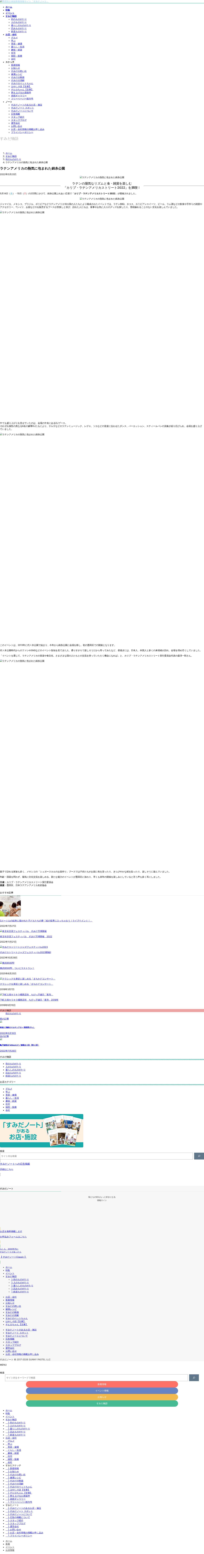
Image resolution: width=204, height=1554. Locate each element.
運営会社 (15, 123)
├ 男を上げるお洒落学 (18, 1496)
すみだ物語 (11, 1276)
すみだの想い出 (19, 71)
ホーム (9, 1267)
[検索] (199, 1156)
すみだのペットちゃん (22, 83)
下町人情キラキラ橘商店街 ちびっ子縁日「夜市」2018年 (29, 999)
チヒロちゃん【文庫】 (22, 89)
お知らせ (15, 68)
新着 (8, 1544)
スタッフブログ (19, 120)
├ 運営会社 (12, 1526)
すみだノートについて (22, 111)
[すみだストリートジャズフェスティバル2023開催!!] (24, 947)
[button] (102, 1167)
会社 (13, 59)
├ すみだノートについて (19, 1514)
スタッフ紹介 (17, 117)
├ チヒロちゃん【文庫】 (19, 1492)
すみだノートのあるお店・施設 (26, 104)
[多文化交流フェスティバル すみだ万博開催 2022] (23, 931)
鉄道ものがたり (19, 31)
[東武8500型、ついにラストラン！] (7, 962)
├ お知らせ (12, 1471)
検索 (2, 1151)
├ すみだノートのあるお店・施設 (23, 1508)
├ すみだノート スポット (19, 1511)
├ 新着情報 (12, 1468)
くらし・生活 (14, 1450)
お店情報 (10, 1550)
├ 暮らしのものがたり (22, 1285)
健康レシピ (16, 74)
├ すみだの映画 (14, 1480)
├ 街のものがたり (20, 1279)
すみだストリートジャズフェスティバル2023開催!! (25, 952)
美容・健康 (16, 43)
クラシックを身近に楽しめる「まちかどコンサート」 (26, 984)
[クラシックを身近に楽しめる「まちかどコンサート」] (28, 978)
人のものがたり (19, 22)
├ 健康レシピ (13, 1477)
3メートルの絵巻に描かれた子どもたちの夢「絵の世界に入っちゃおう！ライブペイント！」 (46, 920)
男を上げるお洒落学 (21, 92)
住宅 (13, 52)
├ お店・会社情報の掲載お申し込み (24, 1532)
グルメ (14, 37)
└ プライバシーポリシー (19, 1535)
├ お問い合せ (13, 1529)
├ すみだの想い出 (16, 1474)
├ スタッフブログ (16, 1523)
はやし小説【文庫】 (21, 86)
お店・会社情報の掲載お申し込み (27, 129)
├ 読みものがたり (20, 1288)
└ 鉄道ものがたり (20, 1291)
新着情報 (15, 65)
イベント (10, 1273)
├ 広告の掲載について (18, 1517)
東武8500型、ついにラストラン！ (17, 968)
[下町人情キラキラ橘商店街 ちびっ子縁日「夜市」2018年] (26, 994)
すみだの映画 (17, 77)
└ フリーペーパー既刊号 (19, 1502)
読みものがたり (19, 28)
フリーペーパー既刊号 (22, 98)
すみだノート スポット (22, 107)
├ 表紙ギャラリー (16, 1499)
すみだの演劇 (17, 80)
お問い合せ (16, 126)
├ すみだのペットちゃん (19, 1486)
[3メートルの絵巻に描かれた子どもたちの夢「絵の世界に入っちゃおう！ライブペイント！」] (10, 915)
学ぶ (13, 40)
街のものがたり (19, 19)
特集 (8, 1270)
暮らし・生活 (17, 46)
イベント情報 (102, 1390)
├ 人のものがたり (20, 1282)
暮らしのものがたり (21, 25)
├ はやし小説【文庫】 (18, 1489)
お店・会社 (11, 1297)
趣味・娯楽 (16, 49)
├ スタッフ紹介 (14, 1520)
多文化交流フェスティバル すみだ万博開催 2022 (26, 936)
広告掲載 (15, 114)
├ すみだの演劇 (14, 1483)
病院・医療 (16, 55)
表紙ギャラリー (19, 95)
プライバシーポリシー (22, 132)
